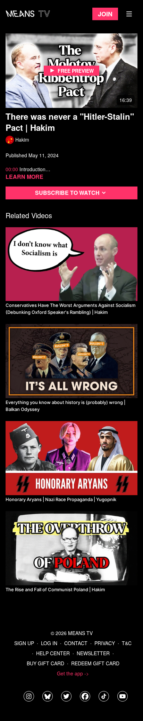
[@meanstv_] (104, 696)
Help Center (53, 653)
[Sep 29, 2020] (71, 264)
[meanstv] (85, 696)
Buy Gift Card (45, 663)
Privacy (104, 643)
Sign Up (24, 643)
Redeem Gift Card (95, 663)
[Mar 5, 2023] (71, 361)
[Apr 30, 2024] (71, 548)
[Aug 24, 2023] (71, 458)
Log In (49, 643)
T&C (127, 643)
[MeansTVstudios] (47, 696)
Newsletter (93, 653)
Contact (75, 643)
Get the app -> (73, 673)
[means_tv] (29, 696)
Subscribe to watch (67, 193)
